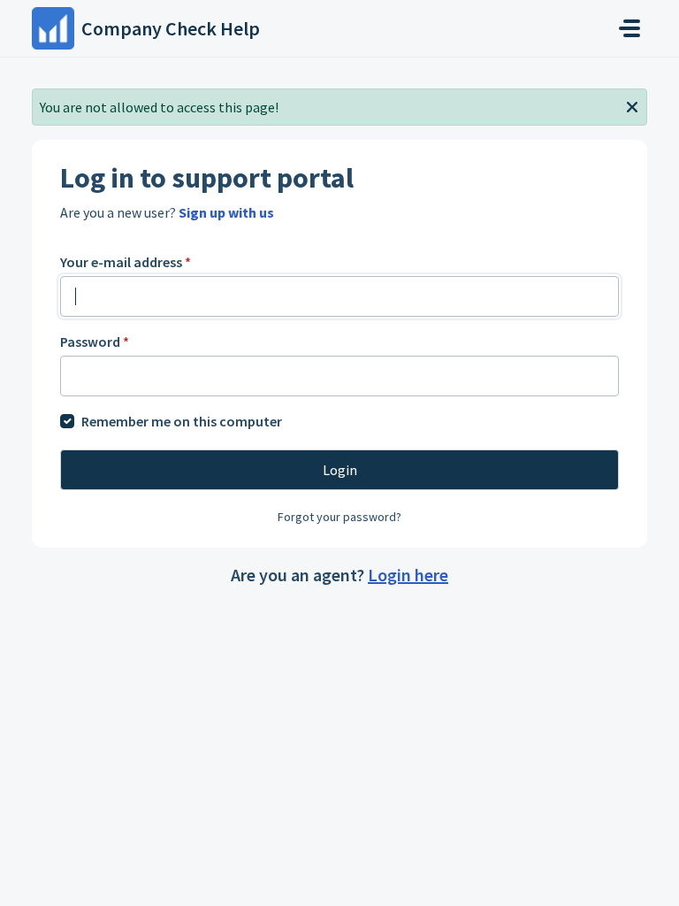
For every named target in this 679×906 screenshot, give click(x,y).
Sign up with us (226, 212)
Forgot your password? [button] (339, 517)
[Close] (632, 105)
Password (94, 341)
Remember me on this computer (181, 421)
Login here (408, 575)
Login (340, 470)
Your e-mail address (125, 262)
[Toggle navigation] (629, 28)
